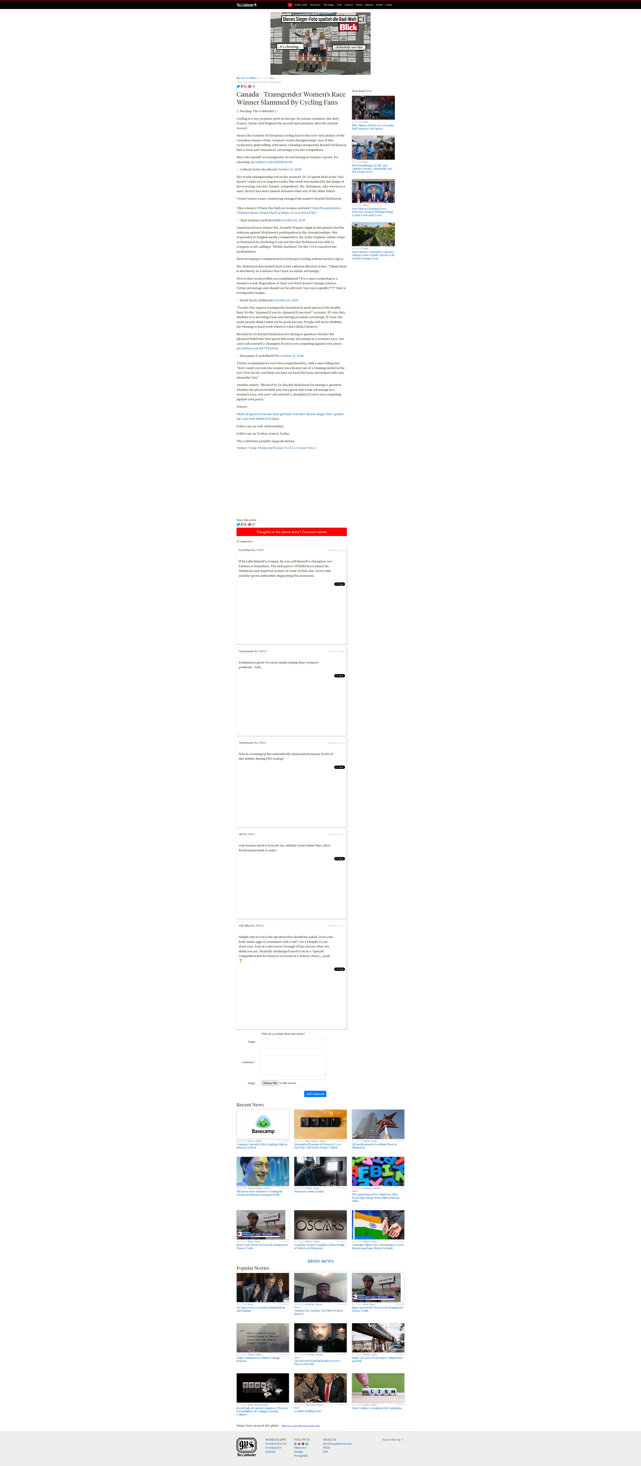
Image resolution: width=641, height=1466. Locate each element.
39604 (263, 651)
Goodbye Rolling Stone (307, 1411)
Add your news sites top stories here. (301, 1426)
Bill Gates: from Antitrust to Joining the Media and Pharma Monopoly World (260, 1193)
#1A (285, 448)
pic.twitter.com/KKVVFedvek (257, 348)
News (272, 78)
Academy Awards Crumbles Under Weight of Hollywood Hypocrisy (319, 1246)
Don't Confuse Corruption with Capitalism (376, 1408)
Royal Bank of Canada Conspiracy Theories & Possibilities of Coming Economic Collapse (262, 1411)
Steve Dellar (248, 78)
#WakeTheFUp (270, 213)
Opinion (369, 4)
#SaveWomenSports (326, 208)
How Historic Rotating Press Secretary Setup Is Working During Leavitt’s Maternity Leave (372, 212)
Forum (388, 4)
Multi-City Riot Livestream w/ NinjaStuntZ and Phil (377, 1359)
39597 (260, 550)
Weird (359, 4)
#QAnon (301, 448)
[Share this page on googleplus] (245, 86)
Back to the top (392, 1439)
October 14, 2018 (291, 356)
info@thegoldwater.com (337, 1443)
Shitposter (300, 1447)
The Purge (328, 4)
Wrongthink (301, 1455)
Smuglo (298, 1451)
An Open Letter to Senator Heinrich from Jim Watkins (261, 1309)
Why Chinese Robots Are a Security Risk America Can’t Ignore (373, 127)
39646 (259, 925)
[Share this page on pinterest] (249, 86)
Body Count (301, 4)
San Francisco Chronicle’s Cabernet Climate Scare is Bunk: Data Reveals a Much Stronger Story (373, 255)
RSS (325, 1451)
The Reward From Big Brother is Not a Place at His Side (317, 1362)
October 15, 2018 (293, 220)
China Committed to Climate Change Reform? (258, 1359)
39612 (262, 742)
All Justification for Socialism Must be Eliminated (374, 1145)
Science (349, 4)
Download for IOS (276, 1443)
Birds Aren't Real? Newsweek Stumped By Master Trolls (262, 1246)
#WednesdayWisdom (270, 448)
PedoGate (315, 4)
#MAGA (311, 448)
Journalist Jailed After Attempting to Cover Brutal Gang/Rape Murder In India (378, 1246)
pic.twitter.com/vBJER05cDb (271, 162)
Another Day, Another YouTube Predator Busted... (318, 1312)
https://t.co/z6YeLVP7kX (298, 213)
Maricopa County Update (309, 1191)
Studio (379, 4)
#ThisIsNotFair (247, 213)
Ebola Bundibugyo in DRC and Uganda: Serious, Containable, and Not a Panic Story (372, 168)
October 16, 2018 (289, 169)
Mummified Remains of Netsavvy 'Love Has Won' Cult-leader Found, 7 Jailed (318, 1145)
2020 (339, 4)
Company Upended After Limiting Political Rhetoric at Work (262, 1145)
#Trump (252, 448)
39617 (251, 834)
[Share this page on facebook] (242, 86)
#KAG (291, 448)
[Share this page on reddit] (253, 86)
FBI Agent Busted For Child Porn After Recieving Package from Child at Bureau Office (375, 1197)
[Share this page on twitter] (238, 86)
